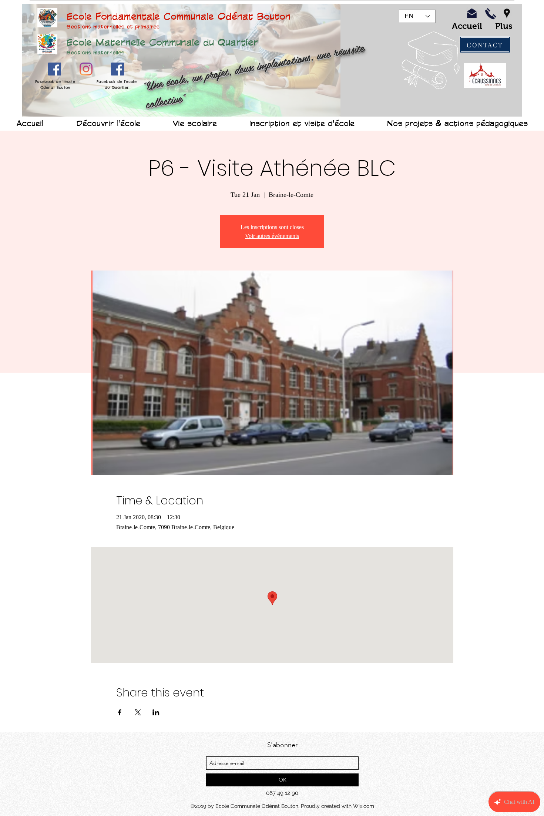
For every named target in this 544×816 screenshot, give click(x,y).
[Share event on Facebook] (119, 712)
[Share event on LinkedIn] (155, 712)
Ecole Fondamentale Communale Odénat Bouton (179, 15)
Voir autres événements (272, 236)
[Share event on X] (137, 712)
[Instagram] (86, 69)
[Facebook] (117, 69)
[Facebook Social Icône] (54, 69)
